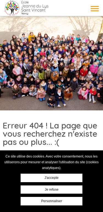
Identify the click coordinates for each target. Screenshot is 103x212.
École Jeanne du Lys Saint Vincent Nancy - (26, 8)
